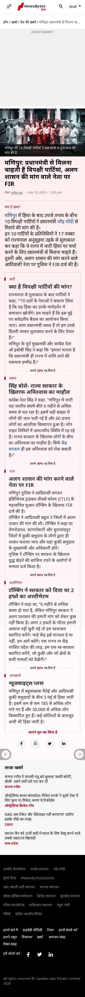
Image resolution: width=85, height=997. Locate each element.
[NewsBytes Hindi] (31, 6)
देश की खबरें (28, 22)
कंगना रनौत (12, 787)
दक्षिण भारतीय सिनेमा (28, 914)
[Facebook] (21, 744)
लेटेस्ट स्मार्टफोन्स (13, 905)
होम (5, 22)
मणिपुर (11, 215)
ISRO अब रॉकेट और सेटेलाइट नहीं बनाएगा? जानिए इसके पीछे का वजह (39, 817)
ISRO (9, 824)
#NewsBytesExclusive (37, 878)
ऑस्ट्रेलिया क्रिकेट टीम (19, 805)
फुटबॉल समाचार (70, 896)
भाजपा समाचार (49, 887)
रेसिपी (7, 914)
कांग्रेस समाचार (39, 869)
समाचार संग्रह (57, 937)
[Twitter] (49, 744)
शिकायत (27, 937)
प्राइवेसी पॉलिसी (32, 930)
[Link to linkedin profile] (50, 954)
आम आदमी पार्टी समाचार (19, 887)
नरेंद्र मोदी (65, 221)
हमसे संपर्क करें (68, 930)
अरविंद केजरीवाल (14, 869)
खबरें (14, 22)
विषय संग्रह (10, 944)
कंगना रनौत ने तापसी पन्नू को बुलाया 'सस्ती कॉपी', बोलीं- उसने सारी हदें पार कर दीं (38, 779)
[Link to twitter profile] (39, 954)
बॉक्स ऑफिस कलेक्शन (17, 896)
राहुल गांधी (63, 905)
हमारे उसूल (10, 937)
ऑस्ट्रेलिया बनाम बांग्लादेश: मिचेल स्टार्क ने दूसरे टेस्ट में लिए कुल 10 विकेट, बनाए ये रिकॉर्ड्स (41, 798)
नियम (50, 930)
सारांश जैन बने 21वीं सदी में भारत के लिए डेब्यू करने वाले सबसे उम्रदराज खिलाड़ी (42, 836)
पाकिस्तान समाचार (40, 905)
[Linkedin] (63, 744)
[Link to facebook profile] (28, 954)
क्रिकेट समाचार (46, 896)
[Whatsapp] (35, 744)
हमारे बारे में (10, 930)
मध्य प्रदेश (11, 843)
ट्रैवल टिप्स (9, 878)
